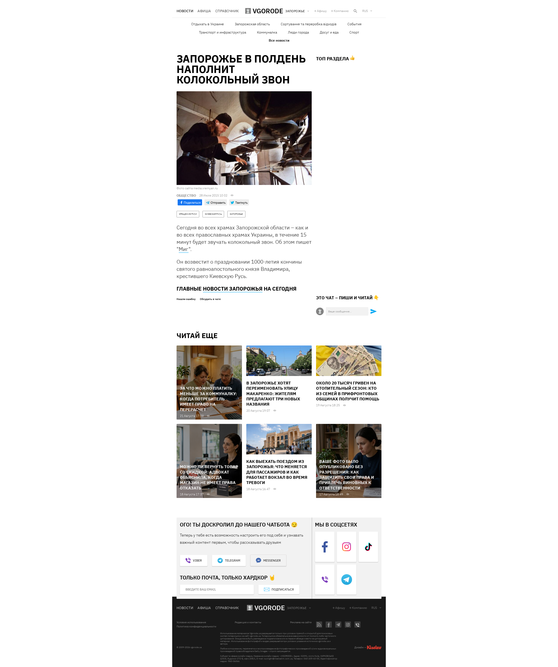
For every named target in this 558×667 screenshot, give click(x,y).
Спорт (354, 32)
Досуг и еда (329, 32)
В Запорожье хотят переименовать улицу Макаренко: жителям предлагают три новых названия (273, 393)
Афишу (322, 10)
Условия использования (191, 622)
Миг (184, 248)
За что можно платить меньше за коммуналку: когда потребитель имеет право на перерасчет (208, 399)
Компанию (341, 10)
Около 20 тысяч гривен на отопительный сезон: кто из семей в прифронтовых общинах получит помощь (347, 390)
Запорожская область (252, 24)
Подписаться (283, 589)
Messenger (272, 560)
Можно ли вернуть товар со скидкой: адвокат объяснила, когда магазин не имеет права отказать (209, 477)
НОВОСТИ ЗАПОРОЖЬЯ (232, 288)
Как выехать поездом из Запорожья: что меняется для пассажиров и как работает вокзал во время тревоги (276, 472)
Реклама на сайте (301, 622)
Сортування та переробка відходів (309, 24)
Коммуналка (267, 32)
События (354, 24)
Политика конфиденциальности (196, 626)
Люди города (298, 32)
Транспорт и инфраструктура (222, 32)
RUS (365, 10)
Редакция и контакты (248, 622)
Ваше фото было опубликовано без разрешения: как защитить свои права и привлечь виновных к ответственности (346, 475)
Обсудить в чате (210, 299)
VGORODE (269, 607)
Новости (185, 11)
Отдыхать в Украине (207, 24)
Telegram (232, 560)
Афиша (204, 11)
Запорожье (297, 607)
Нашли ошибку (186, 299)
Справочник (227, 11)
